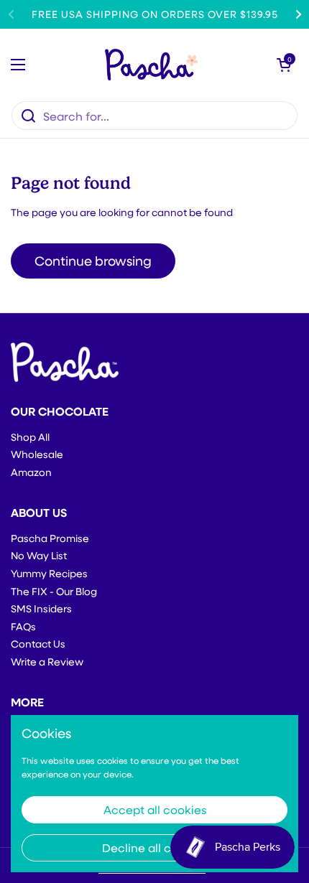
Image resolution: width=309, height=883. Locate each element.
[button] (283, 64)
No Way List (39, 555)
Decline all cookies (154, 847)
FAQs (23, 626)
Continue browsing (93, 260)
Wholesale (37, 454)
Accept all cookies (154, 809)
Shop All (30, 437)
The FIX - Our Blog (54, 591)
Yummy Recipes (49, 573)
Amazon (31, 472)
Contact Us (38, 643)
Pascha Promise (50, 538)
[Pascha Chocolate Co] (151, 64)
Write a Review (47, 661)
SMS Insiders (41, 608)
